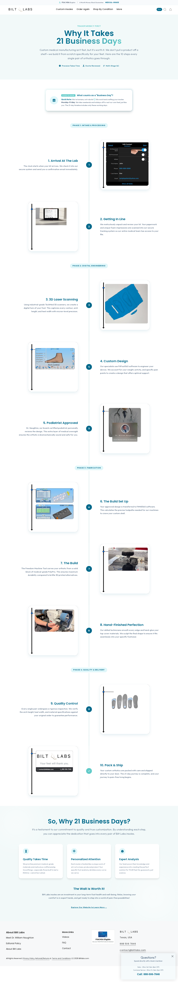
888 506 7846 (128, 943)
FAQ (64, 942)
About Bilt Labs (13, 949)
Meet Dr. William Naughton (20, 937)
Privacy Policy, (29, 958)
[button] (103, 9)
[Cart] (170, 9)
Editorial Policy (13, 943)
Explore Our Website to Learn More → (89, 907)
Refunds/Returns (42, 958)
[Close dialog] (172, 956)
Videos (65, 937)
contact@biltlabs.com (133, 950)
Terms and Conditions (61, 958)
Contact (66, 948)
